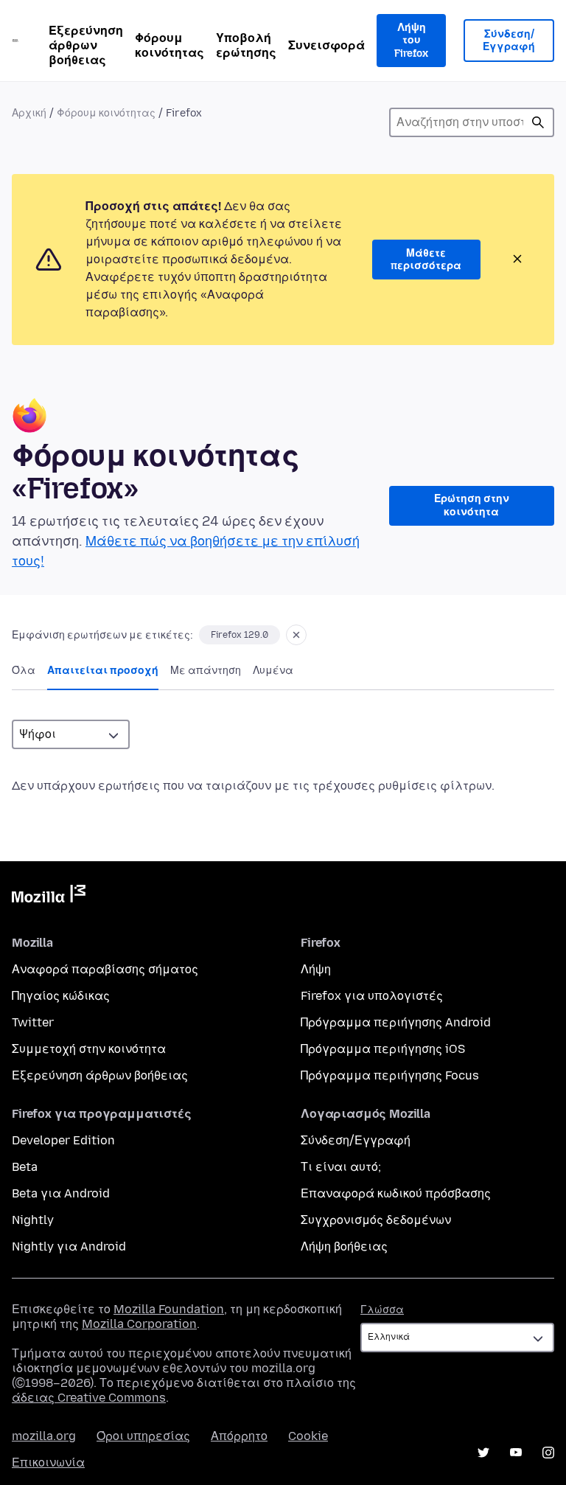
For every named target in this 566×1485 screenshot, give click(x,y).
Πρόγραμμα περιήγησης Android (396, 1022)
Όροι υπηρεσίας (143, 1436)
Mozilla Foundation (168, 1309)
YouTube (516, 1452)
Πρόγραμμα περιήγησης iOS (383, 1049)
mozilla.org (44, 1436)
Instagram (548, 1452)
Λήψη (316, 969)
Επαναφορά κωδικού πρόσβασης (396, 1193)
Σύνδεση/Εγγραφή (509, 41)
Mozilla (48, 896)
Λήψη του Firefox (411, 40)
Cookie (308, 1436)
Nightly (33, 1220)
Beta (25, 1167)
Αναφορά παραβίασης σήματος (105, 969)
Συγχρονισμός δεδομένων (376, 1220)
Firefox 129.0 (239, 635)
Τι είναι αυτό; (341, 1167)
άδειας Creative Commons (89, 1398)
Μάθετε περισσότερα (426, 260)
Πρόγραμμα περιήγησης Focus (390, 1075)
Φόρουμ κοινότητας (169, 45)
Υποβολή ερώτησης (246, 45)
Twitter (33, 1022)
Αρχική (29, 113)
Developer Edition (63, 1140)
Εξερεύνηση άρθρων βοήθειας (86, 45)
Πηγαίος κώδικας (61, 996)
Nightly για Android (69, 1246)
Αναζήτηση (538, 122)
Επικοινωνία (48, 1463)
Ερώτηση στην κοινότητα (471, 505)
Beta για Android (61, 1193)
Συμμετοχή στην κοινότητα (89, 1049)
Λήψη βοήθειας (344, 1246)
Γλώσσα (382, 1310)
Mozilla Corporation (139, 1324)
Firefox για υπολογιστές (372, 996)
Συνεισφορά (326, 45)
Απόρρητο (239, 1436)
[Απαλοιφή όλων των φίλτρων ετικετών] (296, 635)
